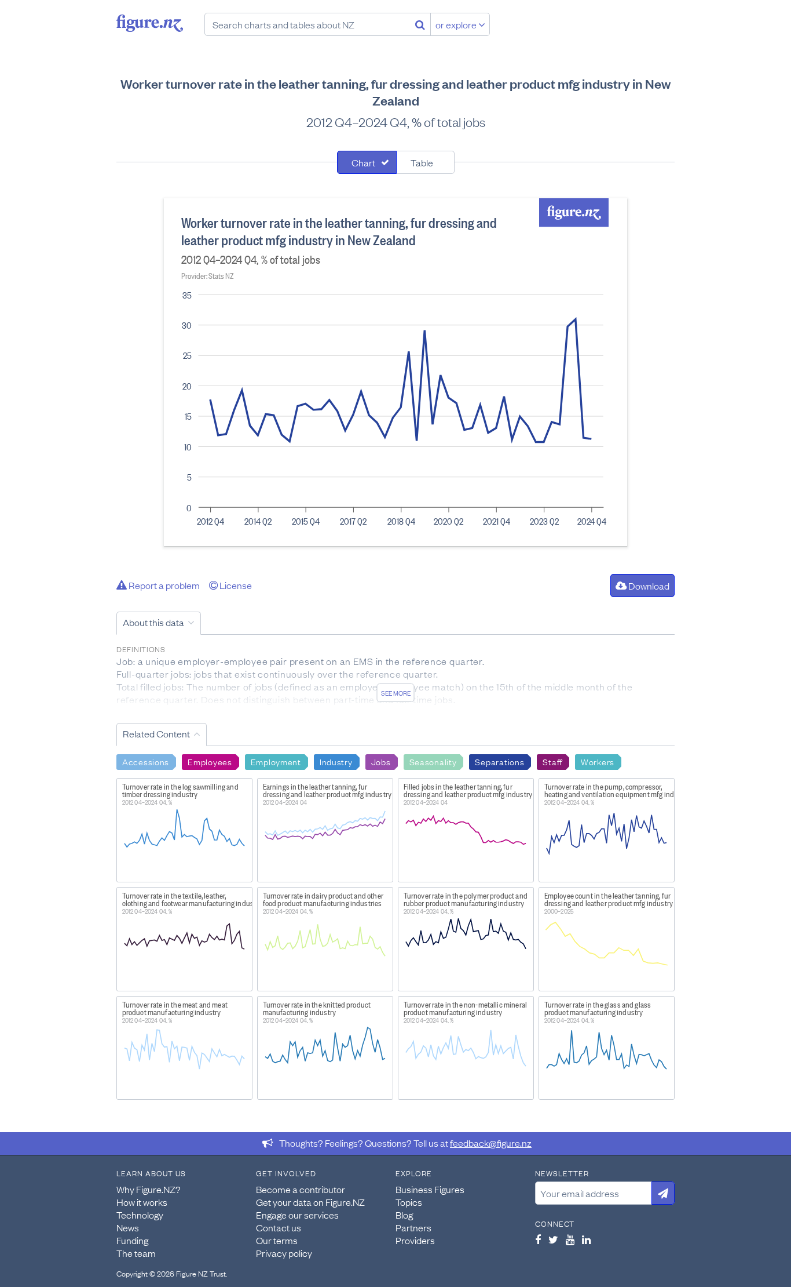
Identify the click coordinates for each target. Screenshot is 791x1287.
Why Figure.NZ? (148, 1189)
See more (396, 693)
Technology (139, 1214)
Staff (552, 761)
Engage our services (297, 1214)
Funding (132, 1240)
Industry (336, 761)
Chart (363, 162)
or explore (456, 24)
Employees (210, 761)
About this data (153, 622)
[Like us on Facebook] (538, 1239)
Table (422, 162)
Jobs (381, 761)
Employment (276, 761)
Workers (597, 761)
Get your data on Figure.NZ (310, 1201)
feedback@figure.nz (491, 1142)
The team (136, 1252)
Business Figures (429, 1189)
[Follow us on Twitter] (553, 1239)
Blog (404, 1214)
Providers (415, 1240)
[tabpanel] (395, 372)
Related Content (156, 733)
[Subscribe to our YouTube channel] (570, 1239)
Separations (499, 761)
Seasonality (433, 761)
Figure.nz (149, 23)
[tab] (367, 162)
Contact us (278, 1227)
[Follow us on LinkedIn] (586, 1239)
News (127, 1227)
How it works (141, 1201)
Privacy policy (284, 1252)
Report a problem (163, 585)
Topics (408, 1201)
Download (648, 585)
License (235, 585)
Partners (413, 1227)
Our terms (277, 1240)
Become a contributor (300, 1189)
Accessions (145, 761)
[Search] (420, 24)
